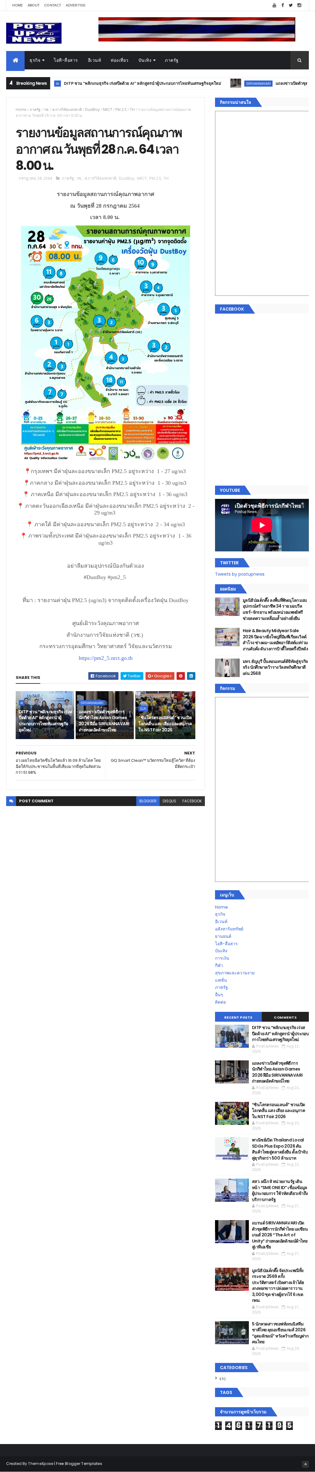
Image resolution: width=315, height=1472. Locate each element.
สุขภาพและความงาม (235, 973)
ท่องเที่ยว (120, 60)
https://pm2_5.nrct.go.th (106, 658)
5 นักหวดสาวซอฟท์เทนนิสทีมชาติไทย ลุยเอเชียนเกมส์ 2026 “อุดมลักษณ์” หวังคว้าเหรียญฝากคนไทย (280, 1333)
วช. (46, 109)
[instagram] (299, 5)
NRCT (107, 109)
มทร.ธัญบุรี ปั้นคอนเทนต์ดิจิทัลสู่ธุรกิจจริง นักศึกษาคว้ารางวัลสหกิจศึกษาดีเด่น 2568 (275, 667)
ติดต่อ (220, 1002)
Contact (52, 5)
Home (17, 5)
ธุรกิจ (35, 60)
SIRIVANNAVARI (228, 83)
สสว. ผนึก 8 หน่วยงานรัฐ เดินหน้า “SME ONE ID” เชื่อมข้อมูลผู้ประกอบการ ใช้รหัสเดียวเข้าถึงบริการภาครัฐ (280, 1190)
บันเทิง (145, 60)
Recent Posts (238, 1017)
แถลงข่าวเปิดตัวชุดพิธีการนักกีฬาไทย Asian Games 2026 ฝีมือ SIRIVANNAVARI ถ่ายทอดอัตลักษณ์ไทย (104, 721)
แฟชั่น (221, 980)
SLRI (143, 709)
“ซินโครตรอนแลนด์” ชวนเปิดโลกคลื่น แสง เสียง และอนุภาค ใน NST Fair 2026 (165, 723)
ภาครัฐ (172, 60)
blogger (148, 801)
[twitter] (291, 5)
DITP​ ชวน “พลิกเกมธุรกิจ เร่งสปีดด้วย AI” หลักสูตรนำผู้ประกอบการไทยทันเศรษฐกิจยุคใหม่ (112, 83)
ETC (223, 1378)
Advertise (76, 5)
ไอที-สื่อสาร (66, 60)
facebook (192, 801)
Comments (285, 1017)
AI (21, 703)
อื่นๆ (219, 995)
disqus (169, 801)
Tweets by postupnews (240, 574)
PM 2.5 (121, 109)
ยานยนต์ (223, 936)
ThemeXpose (40, 1463)
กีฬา (219, 965)
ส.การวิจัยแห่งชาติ (67, 109)
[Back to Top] (305, 1464)
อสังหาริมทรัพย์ (229, 929)
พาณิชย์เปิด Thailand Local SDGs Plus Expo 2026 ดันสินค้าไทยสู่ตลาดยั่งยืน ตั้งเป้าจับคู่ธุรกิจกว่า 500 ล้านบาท (280, 1149)
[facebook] (282, 5)
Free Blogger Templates (79, 1463)
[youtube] (274, 5)
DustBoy (92, 109)
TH (132, 109)
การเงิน (222, 958)
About (34, 5)
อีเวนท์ (94, 60)
